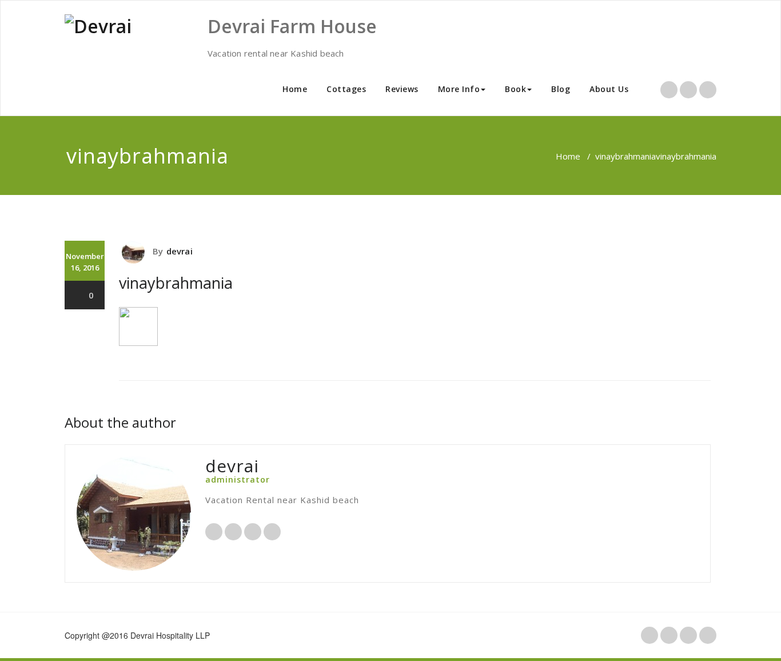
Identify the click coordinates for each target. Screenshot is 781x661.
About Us (608, 88)
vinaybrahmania (625, 156)
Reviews (402, 88)
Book (515, 88)
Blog (560, 88)
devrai (179, 251)
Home (294, 88)
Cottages (346, 88)
